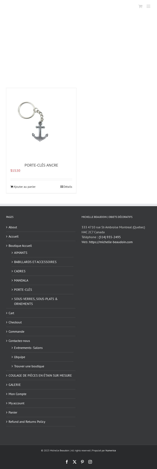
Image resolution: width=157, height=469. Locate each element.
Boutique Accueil (20, 246)
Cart (11, 313)
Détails (68, 187)
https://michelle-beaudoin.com (111, 242)
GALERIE (15, 385)
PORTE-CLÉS (23, 289)
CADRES (20, 271)
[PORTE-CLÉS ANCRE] (41, 123)
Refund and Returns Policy (27, 422)
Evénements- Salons (28, 348)
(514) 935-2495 (110, 237)
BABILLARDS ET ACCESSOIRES (35, 262)
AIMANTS (20, 253)
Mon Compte (17, 394)
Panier (13, 412)
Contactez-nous (19, 341)
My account (16, 403)
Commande (16, 331)
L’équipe (19, 357)
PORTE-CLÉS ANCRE (41, 165)
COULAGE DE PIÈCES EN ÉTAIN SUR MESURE (40, 375)
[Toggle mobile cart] (140, 6)
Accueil (14, 236)
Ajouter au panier (25, 187)
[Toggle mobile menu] (149, 6)
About (13, 227)
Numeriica (110, 450)
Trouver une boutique (29, 366)
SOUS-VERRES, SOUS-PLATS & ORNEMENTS (36, 301)
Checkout (15, 322)
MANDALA (21, 280)
